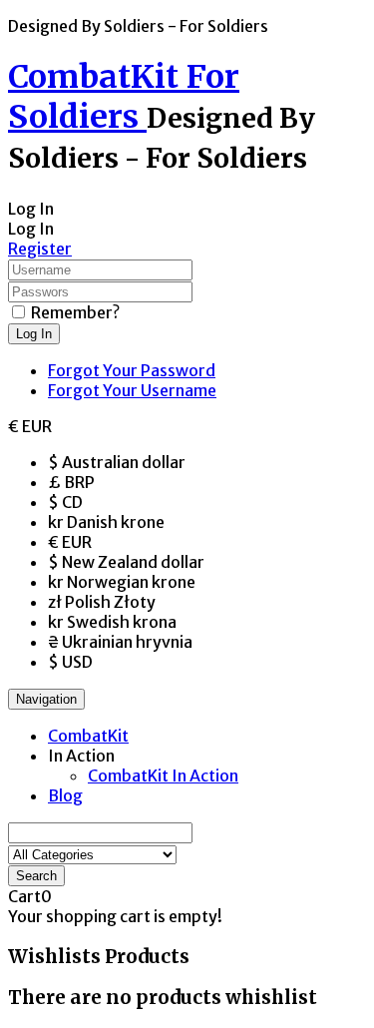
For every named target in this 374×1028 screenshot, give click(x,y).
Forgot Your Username (132, 390)
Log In (34, 333)
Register (40, 248)
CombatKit (88, 736)
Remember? (75, 312)
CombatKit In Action (163, 775)
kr (106, 522)
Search (36, 875)
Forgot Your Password (131, 370)
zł (102, 602)
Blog (65, 795)
